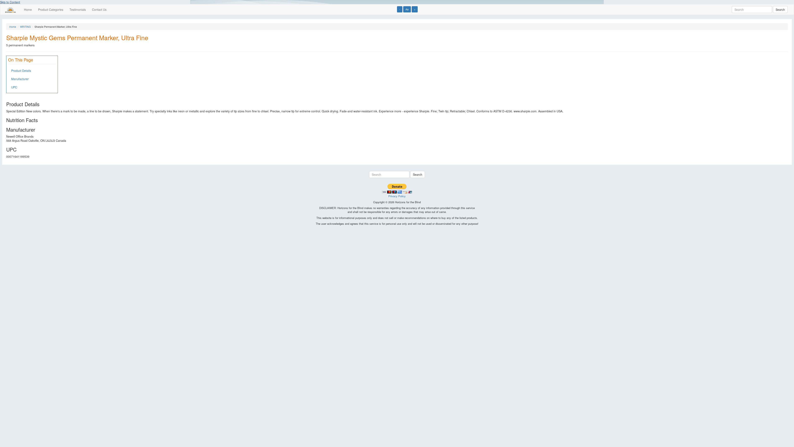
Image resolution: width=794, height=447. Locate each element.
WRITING (25, 26)
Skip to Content (10, 2)
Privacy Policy (397, 196)
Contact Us (99, 9)
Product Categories (50, 9)
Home (28, 9)
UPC (14, 87)
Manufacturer (20, 79)
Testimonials (77, 9)
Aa (407, 9)
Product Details (21, 70)
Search (780, 9)
